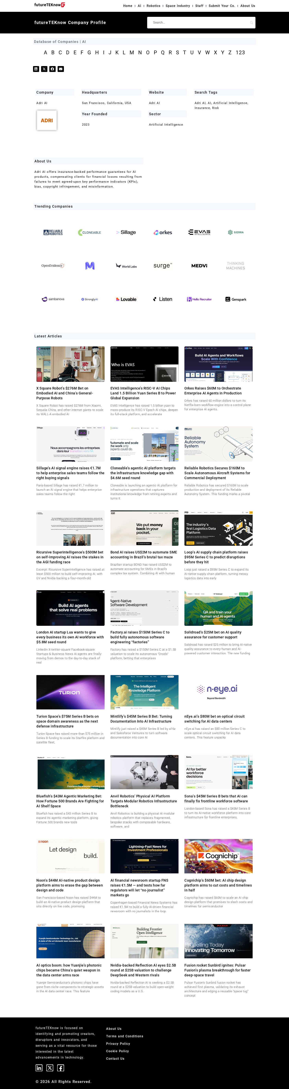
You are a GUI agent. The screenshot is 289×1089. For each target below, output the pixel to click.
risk (215, 108)
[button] (36, 69)
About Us (247, 6)
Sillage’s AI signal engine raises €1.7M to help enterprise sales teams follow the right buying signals (70, 473)
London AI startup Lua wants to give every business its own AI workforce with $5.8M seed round (70, 637)
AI (139, 6)
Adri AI (154, 103)
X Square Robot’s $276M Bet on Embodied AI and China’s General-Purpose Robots (64, 393)
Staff (199, 6)
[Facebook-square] (60, 1067)
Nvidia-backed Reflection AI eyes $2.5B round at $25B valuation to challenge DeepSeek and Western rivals (143, 970)
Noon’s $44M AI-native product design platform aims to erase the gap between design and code (69, 885)
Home (128, 6)
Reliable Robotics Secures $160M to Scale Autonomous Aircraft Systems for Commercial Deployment (217, 473)
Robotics (153, 6)
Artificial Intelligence (166, 124)
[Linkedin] (39, 1067)
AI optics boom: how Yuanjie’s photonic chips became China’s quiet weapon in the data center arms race (68, 970)
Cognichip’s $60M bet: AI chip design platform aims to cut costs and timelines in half (218, 885)
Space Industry (178, 6)
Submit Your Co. (222, 6)
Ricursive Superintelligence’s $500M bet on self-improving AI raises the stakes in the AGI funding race (70, 557)
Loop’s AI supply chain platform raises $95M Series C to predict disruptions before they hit (216, 557)
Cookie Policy (117, 1051)
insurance (202, 108)
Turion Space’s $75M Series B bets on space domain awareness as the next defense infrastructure (67, 721)
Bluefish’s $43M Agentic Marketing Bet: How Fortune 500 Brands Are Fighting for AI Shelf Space (70, 801)
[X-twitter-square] (49, 1067)
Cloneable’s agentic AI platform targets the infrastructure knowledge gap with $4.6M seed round (143, 473)
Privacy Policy (118, 1044)
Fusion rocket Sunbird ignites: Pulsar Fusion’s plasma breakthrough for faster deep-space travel (217, 970)
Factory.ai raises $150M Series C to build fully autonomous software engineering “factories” (140, 637)
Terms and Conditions (124, 1036)
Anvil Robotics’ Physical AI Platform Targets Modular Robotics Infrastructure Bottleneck (143, 801)
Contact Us (115, 1058)
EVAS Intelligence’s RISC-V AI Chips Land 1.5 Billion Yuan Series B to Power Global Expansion (143, 393)
